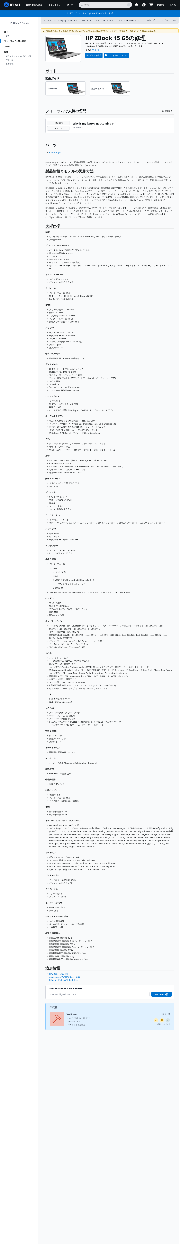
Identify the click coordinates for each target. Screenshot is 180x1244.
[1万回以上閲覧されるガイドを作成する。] (156, 1020)
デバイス (47, 20)
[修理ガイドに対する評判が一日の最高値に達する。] (161, 1020)
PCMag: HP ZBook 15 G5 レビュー (64, 980)
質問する (168, 111)
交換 (8, 36)
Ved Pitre (96, 50)
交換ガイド (52, 78)
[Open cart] (151, 5)
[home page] (12, 4)
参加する (161, 4)
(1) (54, 152)
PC (55, 20)
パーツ (7, 46)
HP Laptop (74, 20)
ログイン (173, 4)
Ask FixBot (159, 994)
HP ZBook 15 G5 (19, 22)
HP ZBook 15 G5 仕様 (58, 974)
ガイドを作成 (95, 55)
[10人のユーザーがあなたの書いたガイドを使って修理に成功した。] (167, 1020)
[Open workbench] (136, 5)
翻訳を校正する (149, 30)
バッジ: (165, 1013)
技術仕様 (10, 60)
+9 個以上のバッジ (163, 1024)
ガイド (7, 31)
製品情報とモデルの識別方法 (18, 56)
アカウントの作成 (104, 13)
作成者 (53, 1007)
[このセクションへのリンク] (44, 171)
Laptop (63, 20)
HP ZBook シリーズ (90, 20)
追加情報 (10, 63)
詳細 (6, 52)
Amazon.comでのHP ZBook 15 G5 (64, 977)
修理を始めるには (34, 5)
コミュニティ (54, 5)
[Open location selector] (144, 5)
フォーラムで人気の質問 (15, 41)
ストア (70, 5)
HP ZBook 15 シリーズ (112, 20)
